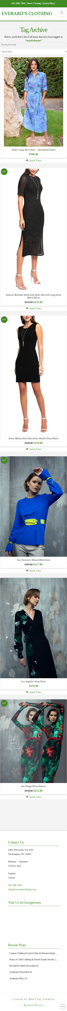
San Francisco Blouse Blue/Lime (33, 559)
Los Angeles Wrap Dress (33, 681)
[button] (62, 12)
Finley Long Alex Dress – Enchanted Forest (33, 149)
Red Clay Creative (42, 999)
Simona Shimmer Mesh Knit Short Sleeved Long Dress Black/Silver (33, 296)
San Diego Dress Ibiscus (33, 786)
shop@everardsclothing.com (22, 889)
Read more (33, 139)
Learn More (49, 3)
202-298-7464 (15, 885)
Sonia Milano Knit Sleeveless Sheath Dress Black (34, 438)
